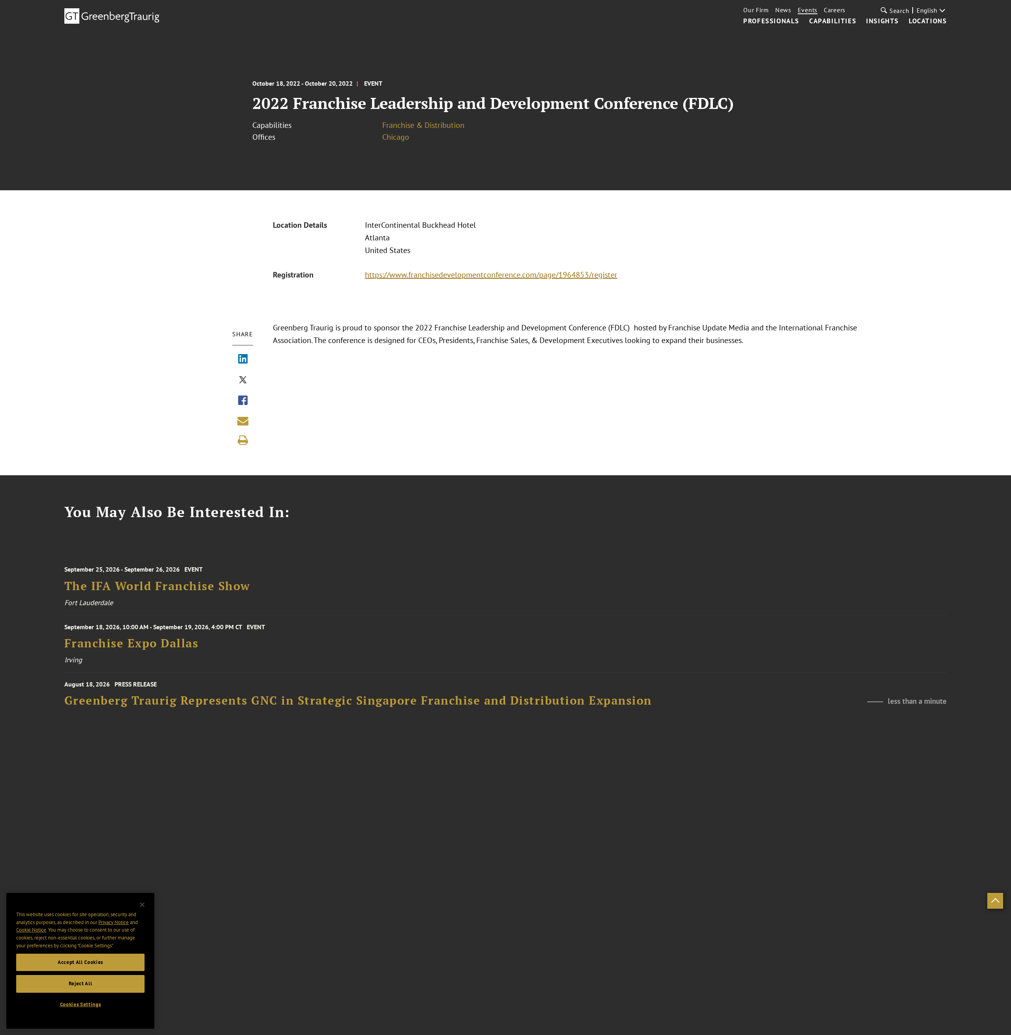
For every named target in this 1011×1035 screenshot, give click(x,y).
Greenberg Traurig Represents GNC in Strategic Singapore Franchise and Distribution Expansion (358, 700)
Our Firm (756, 9)
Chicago (395, 137)
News (783, 9)
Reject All (80, 983)
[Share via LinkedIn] (243, 359)
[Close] (142, 904)
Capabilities (832, 21)
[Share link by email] (242, 420)
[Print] (243, 440)
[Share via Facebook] (243, 401)
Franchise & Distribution (423, 125)
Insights (882, 21)
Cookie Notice (31, 930)
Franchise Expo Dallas (131, 643)
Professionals (771, 21)
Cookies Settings (80, 1004)
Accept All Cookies (80, 962)
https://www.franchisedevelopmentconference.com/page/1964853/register (491, 275)
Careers (835, 9)
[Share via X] (243, 380)
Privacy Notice (113, 922)
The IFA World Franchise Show (157, 585)
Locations (928, 21)
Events (807, 9)
